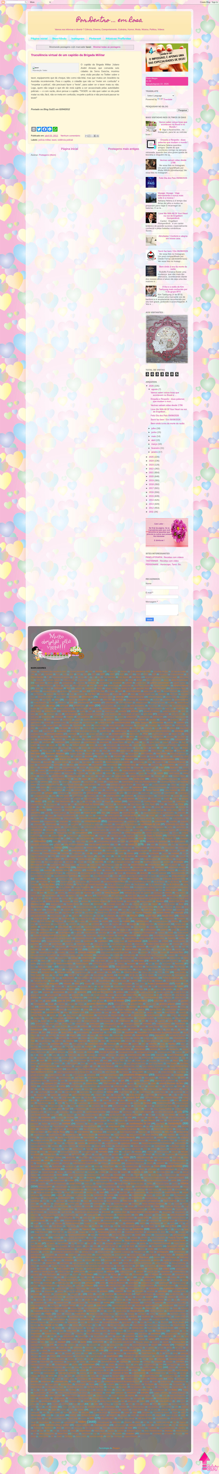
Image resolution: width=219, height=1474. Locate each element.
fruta (92, 986)
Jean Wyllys (95, 1061)
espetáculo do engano (71, 941)
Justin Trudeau (132, 1086)
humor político (122, 1030)
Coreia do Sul (170, 838)
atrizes (132, 737)
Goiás (40, 1001)
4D (74, 677)
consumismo (81, 833)
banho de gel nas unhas (49, 748)
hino (80, 1018)
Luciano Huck (78, 1112)
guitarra (66, 1012)
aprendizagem (74, 722)
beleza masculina (141, 751)
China (181, 804)
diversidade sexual (114, 904)
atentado (105, 734)
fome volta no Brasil (66, 981)
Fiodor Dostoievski (164, 975)
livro (106, 1106)
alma (57, 700)
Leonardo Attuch (116, 1098)
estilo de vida (47, 947)
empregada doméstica (160, 921)
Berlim (106, 753)
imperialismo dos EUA (177, 1035)
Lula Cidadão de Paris (39, 1115)
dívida (127, 904)
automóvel (46, 742)
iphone (41, 1055)
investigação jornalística (145, 1052)
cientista (157, 807)
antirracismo (158, 717)
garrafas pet (158, 989)
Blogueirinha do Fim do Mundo (107, 759)
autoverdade (104, 742)
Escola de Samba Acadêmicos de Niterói (50, 935)
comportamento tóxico (116, 821)
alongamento (130, 700)
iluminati (42, 1035)
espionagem (89, 941)
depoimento (159, 867)
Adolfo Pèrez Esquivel (142, 685)
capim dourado (115, 787)
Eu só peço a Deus (67, 949)
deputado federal (62, 870)
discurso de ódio (52, 901)
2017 (151, 488)
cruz (184, 853)
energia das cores (146, 924)
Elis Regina (66, 919)
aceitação (92, 683)
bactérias (175, 742)
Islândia (121, 1055)
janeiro (154, 452)
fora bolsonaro (105, 981)
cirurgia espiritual (157, 810)
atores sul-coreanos (98, 737)
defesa (125, 865)
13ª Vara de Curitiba (178, 671)
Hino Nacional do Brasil (145, 1018)
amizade (64, 705)
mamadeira (80, 1123)
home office (173, 1021)
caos (90, 787)
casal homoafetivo (113, 796)
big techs (101, 756)
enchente (95, 924)
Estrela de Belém (102, 947)
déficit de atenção (170, 865)
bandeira (135, 745)
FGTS (160, 972)
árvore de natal (48, 731)
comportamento (92, 821)
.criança (34, 671)
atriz (124, 737)
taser (54, 140)
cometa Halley (39, 818)
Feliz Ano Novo (152, 967)
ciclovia (130, 807)
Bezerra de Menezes (178, 753)
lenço (49, 1097)
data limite (99, 862)
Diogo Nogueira (36, 895)
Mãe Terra (162, 1117)
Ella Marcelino (113, 918)
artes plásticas (124, 728)
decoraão (166, 862)
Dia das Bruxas (173, 881)
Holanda (151, 1021)
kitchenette (77, 1089)
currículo (182, 856)
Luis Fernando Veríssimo (96, 1112)
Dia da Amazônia (66, 881)
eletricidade (54, 918)
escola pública (91, 935)
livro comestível (118, 1106)
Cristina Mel (64, 853)
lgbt (98, 1100)
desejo (120, 873)
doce (181, 904)
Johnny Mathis (138, 1072)
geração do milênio (37, 995)
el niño (98, 916)
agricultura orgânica (50, 691)
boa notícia (75, 762)
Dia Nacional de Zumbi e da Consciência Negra (138, 890)
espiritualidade (135, 941)
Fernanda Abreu (78, 969)
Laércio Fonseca (153, 1089)
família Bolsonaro (47, 964)
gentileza (120, 992)
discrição (65, 898)
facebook (86, 961)
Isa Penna (101, 1055)
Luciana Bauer (64, 1112)
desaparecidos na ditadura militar (130, 870)
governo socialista (81, 1007)
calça (76, 779)
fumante (107, 986)
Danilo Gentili (180, 859)
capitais (126, 787)
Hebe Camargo (102, 1015)
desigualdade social (180, 876)
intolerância (139, 1049)
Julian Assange (77, 1083)
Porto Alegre (151, 78)
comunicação (50, 824)
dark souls (69, 862)
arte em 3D (75, 728)
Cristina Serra (77, 853)
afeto (68, 688)
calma (103, 779)
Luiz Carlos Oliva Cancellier (164, 1112)
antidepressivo (109, 717)
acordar (33, 685)
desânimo (108, 870)
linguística (136, 1103)
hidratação (37, 1018)
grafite (110, 1007)
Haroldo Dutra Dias (39, 1015)
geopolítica (132, 992)
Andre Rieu (180, 708)
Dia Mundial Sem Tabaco (109, 890)
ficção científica (180, 972)
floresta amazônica (150, 978)
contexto (175, 833)
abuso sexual (53, 683)
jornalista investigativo (163, 1075)
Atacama (83, 734)
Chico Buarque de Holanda (88, 804)
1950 (32, 674)
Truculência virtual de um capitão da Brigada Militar (68, 55)
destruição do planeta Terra (174, 879)
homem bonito (40, 1023)
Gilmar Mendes (180, 995)
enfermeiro (76, 927)
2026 (151, 386)
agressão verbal (159, 688)
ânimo (33, 714)
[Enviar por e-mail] (86, 135)
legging (108, 1095)
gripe (95, 1009)
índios (103, 1041)
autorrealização (75, 742)
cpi (145, 845)
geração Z (87, 995)
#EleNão (99, 671)
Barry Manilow (112, 748)
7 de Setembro (109, 677)
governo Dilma (137, 1004)
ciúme (183, 810)
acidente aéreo (141, 683)
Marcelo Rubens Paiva (91, 1129)
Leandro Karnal (159, 1092)
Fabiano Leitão (175, 958)
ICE (161, 1029)
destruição (134, 879)
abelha (102, 680)
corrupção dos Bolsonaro (156, 841)
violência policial (65, 140)
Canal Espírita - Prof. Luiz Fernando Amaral (139, 782)
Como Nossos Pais (162, 818)
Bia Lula (33, 756)
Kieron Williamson (51, 1089)
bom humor (143, 765)
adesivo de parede (79, 685)
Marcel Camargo (170, 1126)
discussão (66, 901)
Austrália (68, 739)
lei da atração (135, 1095)
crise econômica (158, 850)
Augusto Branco (143, 737)
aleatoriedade (105, 694)
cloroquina (114, 813)
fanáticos (121, 964)
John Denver (97, 1072)
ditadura (160, 901)
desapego (151, 870)
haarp (106, 1012)
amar (71, 702)
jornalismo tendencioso (135, 1074)
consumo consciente (100, 833)
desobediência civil (90, 879)
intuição (163, 1049)
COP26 (140, 836)
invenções (80, 1052)
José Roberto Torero (95, 1078)
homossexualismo (163, 1024)
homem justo (54, 1023)
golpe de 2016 (82, 1001)
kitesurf (87, 1089)
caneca (138, 784)
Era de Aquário (65, 933)
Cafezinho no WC (43, 779)
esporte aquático (179, 941)
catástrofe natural (90, 799)
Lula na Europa (68, 1115)
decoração (179, 862)
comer (160, 815)
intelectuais (127, 1046)
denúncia (126, 867)
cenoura (176, 799)
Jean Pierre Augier (80, 1060)
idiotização (34, 1032)
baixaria (52, 745)
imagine (84, 1035)
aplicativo (153, 720)
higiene (46, 1018)
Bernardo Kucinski (118, 753)
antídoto (120, 717)
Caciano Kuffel (120, 776)
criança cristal (92, 848)
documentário (37, 907)
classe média (74, 813)
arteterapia (148, 728)
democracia (64, 867)
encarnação (84, 924)
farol (150, 964)
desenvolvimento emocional (41, 876)
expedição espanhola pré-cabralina (43, 955)
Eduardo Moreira (164, 913)
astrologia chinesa (37, 734)
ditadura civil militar (177, 901)
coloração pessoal (129, 815)
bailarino (43, 745)
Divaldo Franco (73, 904)
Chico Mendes (122, 804)
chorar (78, 807)
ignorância (54, 1032)
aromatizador (129, 725)
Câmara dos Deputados (119, 779)
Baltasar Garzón (79, 745)
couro (123, 844)
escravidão (131, 935)
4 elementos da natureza (61, 677)
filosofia (110, 975)
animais (134, 711)
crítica (95, 853)
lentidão (78, 1097)
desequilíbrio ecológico (101, 876)
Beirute (104, 751)
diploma (63, 895)
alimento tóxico (171, 697)
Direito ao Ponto (102, 895)
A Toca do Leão (68, 680)
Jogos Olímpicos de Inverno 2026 (154, 1066)
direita (81, 896)
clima (103, 813)
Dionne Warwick (51, 895)
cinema (42, 810)
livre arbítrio (96, 1106)
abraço (139, 680)
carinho (68, 790)
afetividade (58, 688)
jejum (130, 1060)
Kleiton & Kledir (98, 1089)
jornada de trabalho (38, 1075)
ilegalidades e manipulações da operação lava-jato (159, 1032)
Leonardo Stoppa (171, 1098)
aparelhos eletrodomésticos (93, 720)
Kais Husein (169, 1086)
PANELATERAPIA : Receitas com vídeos (165, 557)
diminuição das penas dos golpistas (137, 893)
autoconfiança (106, 739)
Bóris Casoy (94, 768)
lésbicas (81, 1100)
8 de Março (136, 677)
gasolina (169, 989)
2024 (151, 461)
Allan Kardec (46, 700)
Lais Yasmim (174, 1089)
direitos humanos (155, 896)
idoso (44, 1032)
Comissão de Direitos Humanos (113, 818)
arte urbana (98, 728)
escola (170, 933)
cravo (173, 844)
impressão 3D (36, 1038)
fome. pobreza (82, 981)
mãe (130, 1117)
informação (111, 1044)
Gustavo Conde (78, 1012)
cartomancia (91, 796)
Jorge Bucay (180, 1072)
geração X (65, 995)
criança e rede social (124, 848)
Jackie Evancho (67, 1058)
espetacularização (53, 941)
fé (53, 967)
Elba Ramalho (109, 916)
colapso (51, 815)
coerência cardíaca (38, 815)
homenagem (94, 1024)
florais (128, 978)
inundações (174, 1049)
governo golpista (167, 1004)
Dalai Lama (100, 859)
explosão (116, 955)
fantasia (142, 964)
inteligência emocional (41, 1049)
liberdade (142, 1100)
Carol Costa (145, 793)
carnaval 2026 (92, 793)
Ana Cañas (165, 706)
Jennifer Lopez (140, 1060)
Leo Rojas (88, 1098)
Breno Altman (105, 770)
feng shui (58, 970)
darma (89, 862)
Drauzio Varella (103, 910)
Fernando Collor (171, 969)
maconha (70, 1118)
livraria (72, 1106)
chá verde (89, 801)
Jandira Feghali (160, 1058)
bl (159, 756)
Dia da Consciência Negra (114, 882)
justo (143, 1086)
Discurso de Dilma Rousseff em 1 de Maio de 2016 (101, 898)
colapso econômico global (66, 815)
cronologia (142, 853)
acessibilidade (104, 683)
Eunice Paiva (146, 949)
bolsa (72, 765)
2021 (151, 472)
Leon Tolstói (101, 1098)
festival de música (131, 972)
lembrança (39, 1098)
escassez (161, 932)
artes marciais (110, 728)
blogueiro (129, 759)
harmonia (182, 1012)
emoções (116, 921)
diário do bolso (172, 890)
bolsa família (83, 765)
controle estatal (72, 836)
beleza (113, 751)
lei (125, 1095)
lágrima (164, 1089)
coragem (107, 838)
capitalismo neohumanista (157, 787)
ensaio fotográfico (178, 927)
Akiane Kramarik (170, 691)
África (99, 688)
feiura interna (90, 967)
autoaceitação (91, 739)
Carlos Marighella (170, 790)
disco (47, 898)
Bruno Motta (80, 773)
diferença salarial (74, 893)
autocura (152, 739)
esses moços (56, 944)
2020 (151, 476)
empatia (126, 921)
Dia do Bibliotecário (156, 884)
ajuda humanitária (133, 691)
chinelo (33, 807)
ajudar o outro (149, 691)
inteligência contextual (177, 1046)
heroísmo (184, 1015)
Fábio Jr (44, 961)
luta (103, 1115)
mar (147, 1126)
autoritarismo (59, 742)
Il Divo (109, 1032)
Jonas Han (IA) (152, 1072)
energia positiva (163, 924)
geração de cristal (163, 992)
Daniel (137, 859)
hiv (114, 1021)
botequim (137, 767)
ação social (80, 683)
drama (93, 910)
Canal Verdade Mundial (71, 784)
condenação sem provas (175, 824)
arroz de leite (43, 728)
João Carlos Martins (156, 1063)
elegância (123, 916)
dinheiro (168, 893)
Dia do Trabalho (49, 887)
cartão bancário (78, 796)
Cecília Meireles (128, 799)
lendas (56, 1097)
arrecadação (152, 725)
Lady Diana (128, 1089)
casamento (128, 796)
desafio (99, 870)
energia (133, 924)
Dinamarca (158, 893)
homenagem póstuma (132, 1023)
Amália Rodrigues (40, 702)
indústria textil (168, 1041)
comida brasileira (54, 818)
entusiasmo (124, 930)
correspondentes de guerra (107, 841)
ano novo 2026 (176, 714)
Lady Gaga (140, 1089)
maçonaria (59, 1117)
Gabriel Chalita (102, 989)
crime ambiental (78, 850)
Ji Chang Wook (45, 1063)
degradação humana (38, 867)
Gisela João (91, 998)
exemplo (163, 952)
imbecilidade (104, 1035)
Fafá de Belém (100, 961)
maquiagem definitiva (134, 1126)
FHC (167, 972)
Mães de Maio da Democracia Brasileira (46, 1120)
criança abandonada (76, 848)
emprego (174, 921)
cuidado (63, 856)
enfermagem (63, 927)
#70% (90, 671)
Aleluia (133, 694)
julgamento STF (50, 1083)
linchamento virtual (97, 1103)
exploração (88, 955)
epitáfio (173, 930)
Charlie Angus (181, 801)
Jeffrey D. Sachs (118, 1060)
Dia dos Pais (99, 887)
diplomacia (72, 895)
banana (92, 745)
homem (184, 1021)
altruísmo (156, 700)
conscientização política (97, 830)
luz (150, 1115)
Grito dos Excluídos (107, 1009)
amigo (52, 705)
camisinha (65, 782)
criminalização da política (139, 850)
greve (86, 1010)
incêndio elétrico (114, 1038)
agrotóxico (75, 691)
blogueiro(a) (143, 759)
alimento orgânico (155, 697)
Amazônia (97, 702)
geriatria (111, 995)
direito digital (132, 895)
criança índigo (155, 848)
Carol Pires (157, 793)
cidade (139, 807)
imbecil (92, 1035)
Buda (90, 773)
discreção (55, 898)
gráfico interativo (98, 1007)
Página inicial (39, 38)
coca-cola (181, 813)
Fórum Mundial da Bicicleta (176, 981)
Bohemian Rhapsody (176, 762)
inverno (90, 1052)
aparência (110, 720)
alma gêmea (82, 700)
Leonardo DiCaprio (153, 1098)
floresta (136, 978)
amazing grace (84, 702)
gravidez (173, 1007)
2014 (151, 500)
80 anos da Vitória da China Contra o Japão (161, 677)
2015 (151, 496)
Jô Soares (73, 1063)
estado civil (69, 944)
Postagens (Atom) (47, 155)
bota (115, 768)
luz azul (158, 1115)
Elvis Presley (154, 919)
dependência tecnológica (142, 867)
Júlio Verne (123, 1083)
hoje (143, 1021)
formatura (159, 981)
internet (94, 1049)
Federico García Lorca (67, 967)
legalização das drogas (81, 1095)
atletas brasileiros (61, 737)
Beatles (176, 748)
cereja (49, 801)
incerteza (126, 1038)
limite (60, 1103)
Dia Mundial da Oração (41, 890)
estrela (88, 947)
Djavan (145, 904)
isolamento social (135, 1055)
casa (101, 796)
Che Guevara (52, 804)
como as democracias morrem (139, 818)
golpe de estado (115, 1000)
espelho (182, 938)
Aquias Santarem (142, 722)
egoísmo (75, 916)
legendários (98, 1095)
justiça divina (75, 1086)
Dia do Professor (173, 884)
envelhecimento (149, 930)
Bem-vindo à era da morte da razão (167, 423)
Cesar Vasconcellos (63, 801)
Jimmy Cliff (58, 1063)
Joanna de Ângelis (104, 1063)
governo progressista (47, 1007)
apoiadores (175, 720)
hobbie (136, 1021)
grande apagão (120, 1007)
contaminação (116, 833)
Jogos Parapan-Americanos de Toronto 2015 (73, 1072)
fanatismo (131, 964)
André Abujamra (156, 708)
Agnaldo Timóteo (111, 688)
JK (66, 1063)
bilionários (118, 756)
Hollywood (161, 1021)
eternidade (34, 949)
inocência (34, 1046)
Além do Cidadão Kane (146, 694)
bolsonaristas (112, 765)
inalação (84, 1038)
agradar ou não (127, 688)
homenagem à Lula (112, 1024)
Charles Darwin (167, 801)
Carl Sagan (98, 790)
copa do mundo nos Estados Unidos (45, 838)
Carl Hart (87, 790)
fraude (177, 984)
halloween (150, 1012)
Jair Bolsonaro (95, 1058)
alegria (124, 694)
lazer (134, 1092)
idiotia (183, 1030)
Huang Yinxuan (154, 1026)
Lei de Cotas (149, 1095)
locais (149, 1106)
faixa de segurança (124, 961)
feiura (81, 967)
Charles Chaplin (150, 801)
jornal (67, 1075)
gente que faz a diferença (102, 992)
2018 (151, 484)
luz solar (181, 1115)
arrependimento (166, 725)
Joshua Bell (124, 1078)
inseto (68, 1046)
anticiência (97, 717)
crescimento (183, 845)
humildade (75, 1030)
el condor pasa (87, 916)
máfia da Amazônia (81, 1120)
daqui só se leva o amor (53, 862)
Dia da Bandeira (95, 881)
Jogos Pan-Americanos (86, 1069)
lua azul (147, 1109)
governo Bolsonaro (97, 1003)
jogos (95, 1066)
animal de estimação (170, 711)
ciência (148, 807)
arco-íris (170, 722)
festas (118, 972)
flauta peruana (68, 978)
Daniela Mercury (167, 859)
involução (178, 1052)
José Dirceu (51, 1078)
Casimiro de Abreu (164, 796)
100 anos (123, 671)
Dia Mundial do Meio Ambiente (84, 890)
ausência (58, 739)
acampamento (67, 683)
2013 (151, 504)
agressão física (142, 688)
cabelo (160, 773)
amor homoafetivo (137, 706)
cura (116, 856)
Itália (32, 1058)
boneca (56, 767)
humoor (97, 1029)
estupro (163, 947)
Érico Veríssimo (89, 932)
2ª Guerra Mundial (177, 674)
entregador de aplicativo (61, 930)
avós (144, 742)
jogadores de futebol (82, 1066)
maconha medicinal (86, 1118)
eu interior (52, 949)
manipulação (175, 1123)
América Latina (40, 706)
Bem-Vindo (59, 38)
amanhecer (62, 702)
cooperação (130, 836)
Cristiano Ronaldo (49, 853)
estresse (128, 947)
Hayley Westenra (72, 1015)
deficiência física (138, 865)
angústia (98, 711)
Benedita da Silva (75, 753)
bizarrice (153, 756)
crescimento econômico (42, 848)
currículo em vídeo (38, 859)
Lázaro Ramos (124, 1092)
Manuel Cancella (74, 1126)
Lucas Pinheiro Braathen (162, 1109)
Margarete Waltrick (38, 1132)
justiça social (119, 1086)
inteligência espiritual (64, 1049)
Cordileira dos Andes (153, 838)
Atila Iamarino (134, 734)
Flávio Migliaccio (110, 978)
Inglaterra (135, 1044)
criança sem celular (41, 850)
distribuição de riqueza (99, 901)
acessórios (117, 683)
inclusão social (163, 1038)
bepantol (98, 753)
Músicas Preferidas (118, 38)
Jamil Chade (146, 1058)
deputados (77, 870)
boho (32, 765)
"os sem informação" (77, 671)
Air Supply (111, 691)
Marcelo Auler (44, 1129)
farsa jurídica (167, 964)
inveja (70, 1052)
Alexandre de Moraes (45, 697)
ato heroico (75, 737)
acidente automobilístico (160, 683)
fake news (139, 961)
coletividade (100, 815)
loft (47, 1109)
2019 (151, 480)
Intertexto (108, 1049)
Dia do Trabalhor (65, 887)
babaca (165, 742)
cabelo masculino (74, 776)
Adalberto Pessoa (46, 685)
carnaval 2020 (77, 793)
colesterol (82, 815)
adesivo (67, 685)
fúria (152, 986)
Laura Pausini (70, 1092)
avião (137, 742)
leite (178, 1095)
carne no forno (132, 793)
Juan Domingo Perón (38, 1080)
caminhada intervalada (169, 779)
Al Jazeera (184, 691)
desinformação (41, 879)
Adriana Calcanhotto (161, 685)
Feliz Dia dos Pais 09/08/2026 (165, 415)
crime (66, 850)
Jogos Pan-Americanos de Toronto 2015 (145, 1069)
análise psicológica (127, 708)
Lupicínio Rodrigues (91, 1115)
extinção (74, 958)
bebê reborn (67, 751)
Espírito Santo (119, 941)
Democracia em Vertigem (87, 867)
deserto (115, 876)
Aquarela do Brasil (104, 722)
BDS (169, 748)
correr (91, 841)
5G (88, 677)
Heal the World (88, 1015)
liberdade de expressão (160, 1100)
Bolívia (57, 765)
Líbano (114, 1100)
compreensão (160, 821)
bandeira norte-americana (167, 745)
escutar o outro (36, 938)
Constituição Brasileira (167, 830)
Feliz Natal (165, 967)
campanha (76, 782)
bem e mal (181, 751)
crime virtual (110, 850)
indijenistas (94, 1041)
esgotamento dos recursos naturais (59, 938)
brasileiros (42, 770)
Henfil (126, 1015)
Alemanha (162, 694)
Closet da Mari (129, 813)
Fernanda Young (142, 969)
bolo (64, 765)
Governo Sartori (65, 1007)
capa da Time (102, 787)
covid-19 (132, 844)
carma (182, 790)
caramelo (34, 790)
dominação (135, 907)
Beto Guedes (161, 754)
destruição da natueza (151, 879)
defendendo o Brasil (112, 865)
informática (123, 1044)
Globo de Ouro (180, 998)
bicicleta (89, 756)
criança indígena (140, 848)
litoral (65, 1106)
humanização (52, 1029)
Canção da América (90, 784)
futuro (72, 989)
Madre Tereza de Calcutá (115, 1117)
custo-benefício (69, 859)
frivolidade (73, 986)
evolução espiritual (87, 952)
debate (137, 862)
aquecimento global (122, 722)
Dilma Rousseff (112, 893)
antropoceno (67, 720)
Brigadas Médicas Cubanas (132, 770)
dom (98, 907)
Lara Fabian (42, 1092)
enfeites (34, 927)
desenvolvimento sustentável (66, 876)
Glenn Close (136, 998)
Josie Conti (136, 1078)
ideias (168, 1030)
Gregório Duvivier (38, 1010)
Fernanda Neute (94, 969)
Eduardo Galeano (125, 912)
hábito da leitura (125, 1012)
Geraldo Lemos (99, 995)
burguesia (132, 773)
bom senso (155, 765)
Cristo (87, 853)
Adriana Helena (180, 685)
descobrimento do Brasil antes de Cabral (46, 873)
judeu (63, 1080)
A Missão (39, 680)
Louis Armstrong (80, 1109)
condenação (107, 824)
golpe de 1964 (64, 1001)
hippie (52, 1021)
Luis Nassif (114, 1112)
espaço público (130, 938)
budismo (98, 773)
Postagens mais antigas (123, 148)
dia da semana (159, 881)
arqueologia (141, 725)
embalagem (181, 918)
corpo (55, 841)
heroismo (174, 1015)
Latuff (60, 1092)
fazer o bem (43, 967)
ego (67, 916)
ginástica (34, 998)
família (33, 964)
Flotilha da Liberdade (171, 978)
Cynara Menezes (86, 859)
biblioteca (51, 756)
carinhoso (77, 790)
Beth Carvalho (147, 754)
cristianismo (35, 853)
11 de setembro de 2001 (140, 671)
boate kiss (98, 762)
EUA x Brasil (92, 949)
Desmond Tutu (64, 879)
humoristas (135, 1030)
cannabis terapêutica (159, 784)
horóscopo (95, 1026)
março (154, 444)
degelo (183, 865)
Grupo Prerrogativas (126, 1010)
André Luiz (169, 708)
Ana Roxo (95, 708)
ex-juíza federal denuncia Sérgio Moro (114, 952)
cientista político (169, 807)
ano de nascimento (111, 714)
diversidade (98, 904)
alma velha (95, 700)
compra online (145, 821)
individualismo (115, 1041)
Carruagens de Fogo (41, 796)
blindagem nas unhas (180, 756)
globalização (167, 998)
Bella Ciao (169, 751)
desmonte (76, 879)
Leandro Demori (145, 1092)
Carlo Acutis (109, 790)
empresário (73, 924)
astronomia (71, 734)
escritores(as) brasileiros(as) (164, 935)
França (115, 984)
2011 (151, 512)
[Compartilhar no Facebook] (94, 135)
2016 (151, 492)
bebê (58, 751)
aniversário (51, 714)
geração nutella (52, 995)
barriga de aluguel (97, 748)
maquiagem (114, 1126)
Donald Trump (147, 907)
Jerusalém (153, 1060)
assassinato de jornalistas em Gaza (84, 731)
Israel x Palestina (175, 1055)
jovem (183, 1078)
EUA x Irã (118, 949)
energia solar (180, 924)
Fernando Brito (156, 969)
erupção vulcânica (122, 932)
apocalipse (164, 720)
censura (185, 799)
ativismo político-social (160, 734)
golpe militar (159, 1001)
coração (97, 838)
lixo (129, 1106)
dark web (80, 862)
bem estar (36, 753)
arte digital (63, 728)
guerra (141, 1009)
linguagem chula (124, 1103)
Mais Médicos (149, 1120)
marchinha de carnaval (127, 1129)
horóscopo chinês (110, 1026)
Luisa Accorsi (127, 1112)
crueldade (175, 853)
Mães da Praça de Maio (177, 1117)
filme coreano (99, 975)
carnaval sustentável (108, 793)
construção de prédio (64, 833)
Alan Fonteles (39, 694)
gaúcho (185, 989)
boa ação (47, 762)
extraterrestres (87, 958)
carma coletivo (36, 793)
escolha (121, 935)
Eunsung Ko (158, 949)
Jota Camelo (150, 1078)
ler (74, 1100)
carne (121, 793)
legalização (65, 1095)
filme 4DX (72, 975)
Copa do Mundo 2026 (176, 836)
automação (35, 742)
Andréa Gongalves (68, 711)
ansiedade (59, 717)
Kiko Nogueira (65, 1089)
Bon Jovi (34, 767)
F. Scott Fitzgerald (143, 958)
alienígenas (74, 697)
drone (124, 910)
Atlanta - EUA (176, 734)
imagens (73, 1035)
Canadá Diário (113, 782)
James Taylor (133, 1058)
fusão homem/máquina (166, 986)
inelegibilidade (181, 1041)
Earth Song (148, 910)
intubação (153, 1049)
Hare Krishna (170, 1012)
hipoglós (44, 1021)
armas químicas (100, 725)
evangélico (61, 952)
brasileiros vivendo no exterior (61, 770)
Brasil (161, 767)
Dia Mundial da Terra (60, 890)
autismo (78, 739)
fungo (137, 986)
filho (54, 975)
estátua (185, 944)
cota (116, 845)
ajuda (120, 691)
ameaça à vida (141, 702)
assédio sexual (120, 731)
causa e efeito (104, 799)
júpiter (153, 1083)
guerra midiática (171, 1009)
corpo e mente (66, 841)
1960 (39, 674)
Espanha (171, 938)
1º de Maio (48, 674)
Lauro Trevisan (97, 1092)
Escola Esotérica (77, 935)
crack (153, 845)
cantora (43, 787)
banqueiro (64, 748)
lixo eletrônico (139, 1106)
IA (156, 1030)
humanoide (64, 1029)
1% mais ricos (112, 671)
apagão (77, 720)
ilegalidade (129, 1032)
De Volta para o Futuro (122, 862)
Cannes (173, 784)
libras (176, 1100)
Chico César (108, 804)
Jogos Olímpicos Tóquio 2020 (50, 1069)
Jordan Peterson (167, 1072)
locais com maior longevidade (166, 1106)
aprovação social (88, 722)
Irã (48, 1055)
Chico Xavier (150, 804)
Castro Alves (42, 799)
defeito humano (95, 865)
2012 (151, 508)
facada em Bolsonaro (72, 961)
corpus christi (80, 841)
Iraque (54, 1055)
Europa (169, 949)
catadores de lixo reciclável (60, 799)
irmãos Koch (72, 1055)
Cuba (53, 856)
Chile (162, 804)
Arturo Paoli (184, 728)
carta (54, 796)
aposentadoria (36, 722)
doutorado (67, 910)
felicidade (103, 966)
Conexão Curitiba (37, 827)
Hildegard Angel (58, 1018)
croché (121, 853)
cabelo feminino (57, 776)
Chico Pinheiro (136, 804)
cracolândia (163, 845)
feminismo (46, 970)
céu (75, 801)
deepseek (83, 865)
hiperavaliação (180, 1018)
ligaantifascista (42, 1103)
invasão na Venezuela (57, 1052)
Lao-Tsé (185, 1089)
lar (34, 1092)
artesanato (136, 728)
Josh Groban (112, 1078)
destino (124, 879)
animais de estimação (152, 711)
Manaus (91, 1123)
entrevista (90, 930)
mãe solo (151, 1118)
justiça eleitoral (105, 1086)
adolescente (126, 685)
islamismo (112, 1055)
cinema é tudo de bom (90, 810)
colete (90, 815)
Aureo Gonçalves (45, 739)
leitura (185, 1095)
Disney (75, 901)
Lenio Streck (67, 1098)
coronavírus (40, 841)
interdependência (82, 1049)
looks (67, 1109)
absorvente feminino (153, 680)
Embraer (34, 921)
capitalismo (137, 787)
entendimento (44, 930)
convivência (102, 836)
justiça (62, 1086)
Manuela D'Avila (90, 1126)
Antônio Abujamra (37, 720)
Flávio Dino (97, 978)
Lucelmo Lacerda (37, 1112)
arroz (33, 728)
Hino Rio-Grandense (164, 1018)
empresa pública (59, 924)
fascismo (179, 963)
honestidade (180, 1024)
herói (165, 1015)
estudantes (140, 947)
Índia (33, 1041)
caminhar (44, 782)
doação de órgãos (168, 904)
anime (183, 711)
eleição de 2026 (40, 919)
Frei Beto (58, 986)
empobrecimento (142, 921)
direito (90, 896)
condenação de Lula (150, 824)
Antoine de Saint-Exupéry (176, 717)
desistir (52, 879)
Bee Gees (79, 751)
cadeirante (157, 776)
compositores (132, 821)
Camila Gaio (139, 779)
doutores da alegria (81, 910)
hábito (114, 1012)
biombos (143, 756)
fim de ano (134, 975)
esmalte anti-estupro (113, 938)
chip (40, 807)
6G (93, 677)
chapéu (108, 801)
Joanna (90, 1063)
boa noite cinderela (61, 762)
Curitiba (172, 856)
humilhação (87, 1029)
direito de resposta (118, 895)
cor (65, 838)
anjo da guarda (71, 714)
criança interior (169, 848)
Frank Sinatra (140, 984)
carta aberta (64, 796)
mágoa (112, 1120)
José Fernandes (65, 1078)
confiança (140, 827)
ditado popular (131, 901)
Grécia (183, 1007)
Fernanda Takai (109, 970)
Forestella (133, 981)
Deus (53, 881)
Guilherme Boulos (53, 1012)
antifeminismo (145, 717)
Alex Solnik (174, 694)
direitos (142, 895)
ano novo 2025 (163, 714)
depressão (35, 870)
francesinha (127, 984)
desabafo (89, 870)
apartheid (142, 720)
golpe (48, 1001)
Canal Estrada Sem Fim (49, 785)
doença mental (67, 907)
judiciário (92, 1081)
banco (100, 745)
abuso (166, 680)
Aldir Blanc (92, 694)
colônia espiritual (113, 815)
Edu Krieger (89, 912)
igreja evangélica (83, 1032)
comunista (74, 824)
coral (116, 838)
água (84, 691)
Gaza (36, 992)
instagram (89, 1047)
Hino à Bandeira (91, 1018)
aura (32, 739)
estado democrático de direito (121, 944)
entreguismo (78, 930)
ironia (82, 1055)
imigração (116, 1035)
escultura (181, 935)
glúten (33, 1001)
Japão (33, 1061)
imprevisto (62, 1038)
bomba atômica (168, 765)
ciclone (120, 807)
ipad (186, 1052)
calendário (94, 779)
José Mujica (79, 1078)
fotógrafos (67, 984)
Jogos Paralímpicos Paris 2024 (174, 1069)
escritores (145, 935)
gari (149, 989)
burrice (141, 773)
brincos (156, 770)
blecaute (167, 756)
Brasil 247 (174, 768)
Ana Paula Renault (82, 708)
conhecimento (36, 830)
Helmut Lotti (116, 1015)
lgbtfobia (106, 1100)
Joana (83, 1063)
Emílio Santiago (45, 921)
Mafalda (67, 1120)
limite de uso (69, 1103)
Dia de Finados (66, 884)
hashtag (53, 1015)
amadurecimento (181, 700)
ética (43, 949)
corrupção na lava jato (40, 845)
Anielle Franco (110, 711)
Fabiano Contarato (160, 958)
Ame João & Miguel (125, 702)
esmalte (99, 938)
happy (159, 1012)
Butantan (150, 773)
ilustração (52, 1035)
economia (180, 910)
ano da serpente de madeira (91, 714)
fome (53, 981)
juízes (147, 1080)
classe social (90, 813)
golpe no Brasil (172, 1001)
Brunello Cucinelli (40, 773)
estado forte (139, 944)
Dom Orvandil (108, 907)
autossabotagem (90, 742)
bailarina (34, 745)
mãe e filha (141, 1117)
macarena (34, 1117)
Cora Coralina (85, 838)
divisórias (135, 904)
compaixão (35, 821)
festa (110, 972)
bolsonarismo (97, 765)
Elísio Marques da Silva (83, 918)
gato (178, 989)
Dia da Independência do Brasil (139, 881)
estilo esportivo (60, 947)
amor (91, 705)
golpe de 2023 (98, 1001)
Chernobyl (63, 804)
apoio (184, 720)
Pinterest (95, 38)
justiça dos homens (90, 1086)
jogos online (70, 1069)
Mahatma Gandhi (134, 1120)
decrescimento (55, 865)
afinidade (78, 688)
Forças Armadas (120, 981)
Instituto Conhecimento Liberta (108, 1046)
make (162, 1120)
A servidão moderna (53, 680)
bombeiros (182, 765)
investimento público (164, 1052)
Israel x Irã (160, 1055)
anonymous (46, 717)
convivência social (116, 836)
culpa (99, 856)
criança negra (183, 848)
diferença (61, 893)
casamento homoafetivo (145, 796)
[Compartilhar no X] (92, 135)
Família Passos (82, 964)
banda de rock (111, 745)
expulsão (51, 958)
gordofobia (61, 1004)
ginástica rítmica (63, 998)
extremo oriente (128, 958)
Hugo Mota (182, 1026)
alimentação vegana (105, 697)
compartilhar (63, 821)
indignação (82, 1041)
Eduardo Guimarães (143, 913)
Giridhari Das (77, 998)
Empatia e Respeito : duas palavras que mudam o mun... (167, 400)
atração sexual (114, 737)
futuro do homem (87, 989)
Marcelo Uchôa (108, 1129)
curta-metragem (54, 859)
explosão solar (129, 955)
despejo (103, 879)
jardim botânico (53, 1060)
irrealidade (91, 1055)
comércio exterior (173, 815)
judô (116, 1080)
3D (48, 677)
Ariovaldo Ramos (52, 725)
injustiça (172, 1044)
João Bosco (119, 1063)
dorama (178, 907)
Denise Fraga (106, 867)
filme (61, 975)
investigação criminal (126, 1052)
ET (170, 947)
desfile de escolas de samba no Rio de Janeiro (139, 876)
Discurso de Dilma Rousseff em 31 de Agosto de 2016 (144, 898)
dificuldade (87, 893)
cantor (33, 787)
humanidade (37, 1029)
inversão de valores (107, 1052)
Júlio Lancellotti (109, 1083)
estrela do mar (117, 947)
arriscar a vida (180, 725)
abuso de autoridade (179, 680)
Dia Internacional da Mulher (118, 887)
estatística (176, 944)
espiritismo (103, 941)
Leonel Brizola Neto (47, 1100)
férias (67, 969)
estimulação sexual (76, 947)
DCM (109, 862)
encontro (105, 924)
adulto (38, 688)
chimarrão (171, 804)
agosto (154, 389)
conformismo (180, 827)
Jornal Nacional (78, 1075)
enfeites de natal (48, 927)
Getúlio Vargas (132, 995)
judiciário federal (106, 1080)
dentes (116, 867)
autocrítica (142, 739)
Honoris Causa (36, 1026)
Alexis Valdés (61, 697)
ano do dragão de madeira (130, 714)
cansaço (182, 784)
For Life (93, 981)
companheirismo (50, 821)
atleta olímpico (45, 737)
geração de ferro (179, 992)
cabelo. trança (90, 776)
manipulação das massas (40, 1126)
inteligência (140, 1047)
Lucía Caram (51, 1112)
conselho (112, 830)
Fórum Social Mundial (38, 984)
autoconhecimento (124, 739)
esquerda (35, 944)
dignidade (97, 893)
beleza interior (125, 751)
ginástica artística (47, 998)
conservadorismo (149, 830)
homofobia (147, 1024)
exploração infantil (103, 955)
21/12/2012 (163, 674)
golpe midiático (139, 1000)
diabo (160, 890)
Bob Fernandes (138, 762)
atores (84, 737)
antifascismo (131, 717)
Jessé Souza (165, 1060)
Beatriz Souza (47, 751)
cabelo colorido (174, 773)
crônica (130, 853)
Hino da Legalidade (127, 1018)
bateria (145, 748)
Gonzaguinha (39, 1004)
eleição (134, 915)
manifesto (160, 1124)
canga (146, 784)
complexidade (76, 821)
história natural (105, 1021)
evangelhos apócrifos (47, 952)
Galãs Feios (138, 989)
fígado (47, 975)
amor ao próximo (107, 706)
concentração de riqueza (91, 824)
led (169, 1092)
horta (122, 1026)
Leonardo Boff (132, 1097)
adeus (92, 685)
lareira (52, 1092)
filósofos (121, 975)
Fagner (111, 961)
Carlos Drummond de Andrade (129, 790)
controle (45, 836)
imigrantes (127, 1035)
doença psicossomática (84, 907)
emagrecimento (168, 918)
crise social (172, 850)
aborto (130, 680)
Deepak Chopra (70, 865)
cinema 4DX (57, 810)
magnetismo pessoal (98, 1120)
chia (72, 804)
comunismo (63, 824)
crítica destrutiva (108, 853)
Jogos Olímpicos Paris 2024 (128, 1066)
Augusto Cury (157, 737)
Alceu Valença (61, 694)
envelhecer (135, 930)
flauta (57, 978)
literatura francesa (181, 1103)
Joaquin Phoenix (66, 1066)
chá (81, 801)
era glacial (77, 932)
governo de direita (120, 1004)
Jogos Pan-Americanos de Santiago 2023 (113, 1069)
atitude (145, 734)
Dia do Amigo (139, 884)
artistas (173, 728)
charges (118, 801)
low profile (118, 1109)
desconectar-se (71, 873)
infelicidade (55, 1044)
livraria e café (83, 1106)
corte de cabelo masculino (99, 845)
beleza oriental (156, 751)
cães (166, 776)
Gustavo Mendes (95, 1012)
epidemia (164, 930)
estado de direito (83, 944)
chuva (102, 807)
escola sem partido (107, 935)
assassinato (61, 731)
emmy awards (93, 921)
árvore (36, 731)
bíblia (42, 756)
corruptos (57, 845)
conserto (136, 830)
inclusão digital (148, 1038)
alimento (120, 697)
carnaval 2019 (63, 793)
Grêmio (53, 1010)
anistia (41, 714)
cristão (182, 850)
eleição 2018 (151, 916)
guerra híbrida (155, 1010)
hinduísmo (71, 1018)
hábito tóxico (138, 1012)
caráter (43, 790)
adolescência (113, 685)
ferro (92, 972)
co (139, 813)
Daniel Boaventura (150, 859)
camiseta (55, 782)
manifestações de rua (139, 1123)
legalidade (54, 1095)
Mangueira (122, 1123)
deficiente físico (154, 865)
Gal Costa (127, 989)
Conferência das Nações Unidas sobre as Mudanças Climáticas (108, 827)
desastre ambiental (167, 870)
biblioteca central (64, 756)
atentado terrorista (119, 734)
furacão (145, 986)
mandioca (110, 1123)
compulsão (184, 821)
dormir (39, 910)
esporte (165, 941)
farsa (157, 964)
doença (52, 907)
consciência (62, 830)
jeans (105, 1061)
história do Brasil (90, 1021)
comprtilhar (173, 821)
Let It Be (90, 1100)
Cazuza (115, 799)
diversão (86, 904)
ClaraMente (35, 813)
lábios (119, 1089)
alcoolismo (81, 694)
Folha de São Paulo (41, 981)
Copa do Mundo (154, 835)
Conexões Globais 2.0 (72, 827)
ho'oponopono (124, 1021)
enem (124, 924)
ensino (33, 930)
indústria (138, 1041)
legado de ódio (42, 1095)
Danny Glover (36, 862)
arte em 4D (87, 728)
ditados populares (146, 901)
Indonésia (128, 1041)
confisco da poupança (155, 827)
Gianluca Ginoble (147, 995)
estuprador (153, 947)
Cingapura (122, 810)
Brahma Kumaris (149, 767)
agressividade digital (178, 688)
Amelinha (171, 702)
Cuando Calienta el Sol (39, 856)
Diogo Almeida (180, 893)
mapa (103, 1126)
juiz (122, 1080)
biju (108, 756)
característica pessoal (178, 787)
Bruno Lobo (69, 773)
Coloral (143, 815)
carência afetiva (55, 790)
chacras (99, 801)
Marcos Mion (180, 1129)
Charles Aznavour (134, 801)
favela (33, 967)
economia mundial (37, 912)
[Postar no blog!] (89, 135)
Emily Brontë (58, 921)
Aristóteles (66, 725)
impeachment (141, 1035)
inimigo (162, 1044)
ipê (35, 1055)
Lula (179, 1111)
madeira (100, 1117)
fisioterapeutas (36, 978)
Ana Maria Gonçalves (64, 708)
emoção (105, 921)
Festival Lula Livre (147, 972)
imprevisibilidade (50, 1038)
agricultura (35, 691)
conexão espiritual (53, 827)
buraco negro (120, 773)
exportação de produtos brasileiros (151, 955)
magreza (121, 1120)
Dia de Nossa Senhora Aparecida (90, 884)
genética (71, 992)
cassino (176, 796)
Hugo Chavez (168, 1026)
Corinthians (184, 838)
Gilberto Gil (166, 995)
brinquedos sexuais (169, 770)
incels (92, 1038)
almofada (119, 700)
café (32, 779)
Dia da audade (81, 881)
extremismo (115, 958)
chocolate (68, 807)
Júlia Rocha (64, 1083)
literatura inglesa (54, 1106)
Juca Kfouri (53, 1080)
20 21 (58, 674)
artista (164, 728)
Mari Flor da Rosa (56, 1132)
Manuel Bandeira (59, 1126)
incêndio (100, 1038)
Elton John (125, 918)
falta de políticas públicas (169, 961)
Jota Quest (162, 1078)
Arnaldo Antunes (115, 725)
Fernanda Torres (126, 970)
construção (49, 833)
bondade (44, 767)
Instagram (78, 38)
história (60, 1021)
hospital (142, 1026)
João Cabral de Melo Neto (136, 1063)
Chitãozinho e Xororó (53, 807)
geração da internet (146, 992)
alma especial (69, 700)
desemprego (131, 873)
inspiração (77, 1046)
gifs (157, 995)
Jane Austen (174, 1058)
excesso (135, 952)
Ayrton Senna (154, 742)
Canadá (100, 782)
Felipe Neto (137, 967)
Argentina (180, 722)
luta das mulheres (116, 1115)
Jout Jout (173, 1078)
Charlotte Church (37, 804)
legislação (117, 1095)
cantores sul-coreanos (75, 787)
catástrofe (77, 799)
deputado (48, 870)
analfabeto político (109, 708)
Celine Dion (142, 799)
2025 (151, 457)
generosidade (59, 992)
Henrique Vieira (137, 1015)
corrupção (134, 841)
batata (138, 748)
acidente (128, 683)
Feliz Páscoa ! (179, 967)
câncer (103, 785)
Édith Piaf (78, 912)
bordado (83, 767)
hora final (48, 1026)
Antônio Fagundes (53, 720)
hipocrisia (34, 1021)
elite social (99, 919)
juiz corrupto (135, 1081)
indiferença (59, 1041)
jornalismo (91, 1075)
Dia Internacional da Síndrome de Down (148, 887)
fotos (77, 983)
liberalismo (132, 1100)
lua (139, 1109)
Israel (147, 1055)
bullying (109, 773)
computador (38, 824)
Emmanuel (81, 921)
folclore (185, 978)
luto (143, 1115)
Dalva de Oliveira (115, 859)
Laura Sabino (84, 1092)
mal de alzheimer (173, 1120)
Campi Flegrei (89, 782)
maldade (66, 1123)
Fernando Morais (64, 972)
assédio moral (105, 731)
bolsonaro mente (129, 765)
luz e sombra (169, 1115)
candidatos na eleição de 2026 (121, 784)
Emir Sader (71, 921)
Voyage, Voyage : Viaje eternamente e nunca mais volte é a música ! (170, 195)
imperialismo (160, 1035)
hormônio (84, 1026)
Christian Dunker (90, 807)
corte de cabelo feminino (74, 845)
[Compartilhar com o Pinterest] (97, 135)
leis (173, 1095)
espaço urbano (144, 938)
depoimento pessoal (177, 867)
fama (183, 961)
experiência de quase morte (70, 955)
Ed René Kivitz (53, 912)
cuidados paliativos (77, 856)
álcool (72, 694)
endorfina (115, 924)
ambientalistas (110, 702)
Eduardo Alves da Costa (106, 912)
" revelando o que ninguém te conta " (53, 671)
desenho (143, 873)
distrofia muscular (116, 901)
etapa (184, 947)
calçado (84, 779)
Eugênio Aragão (131, 949)
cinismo (131, 810)
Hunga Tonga (147, 1029)
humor (106, 1029)
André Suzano (36, 711)
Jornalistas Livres (37, 1078)
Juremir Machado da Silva (171, 1083)
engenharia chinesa (123, 927)
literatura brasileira (164, 1103)
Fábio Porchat (56, 961)
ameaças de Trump (157, 702)
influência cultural (78, 1044)
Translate (167, 99)
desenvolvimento (178, 873)
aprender (47, 722)
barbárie (84, 748)
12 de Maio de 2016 (161, 671)
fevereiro (155, 448)
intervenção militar (122, 1049)
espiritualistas (153, 941)
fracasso (87, 984)
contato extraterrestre (133, 833)
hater (61, 1015)
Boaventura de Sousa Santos (118, 762)
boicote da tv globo (44, 765)
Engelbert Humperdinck (92, 927)
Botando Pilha (126, 767)
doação (155, 904)
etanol (176, 947)
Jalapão (108, 1058)
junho (154, 432)
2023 (151, 465)
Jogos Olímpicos (107, 1066)
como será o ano (179, 818)
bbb (161, 748)
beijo (97, 751)
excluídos (144, 952)
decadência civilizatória (151, 862)
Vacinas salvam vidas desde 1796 (167, 405)
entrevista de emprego (108, 930)
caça (100, 776)
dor (158, 907)
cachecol (108, 776)
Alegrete (116, 694)
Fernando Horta (48, 972)
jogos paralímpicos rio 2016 (42, 1072)
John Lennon (110, 1072)
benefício (88, 753)
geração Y (76, 995)
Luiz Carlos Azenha (143, 1112)
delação (52, 867)
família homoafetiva (64, 964)
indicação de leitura (45, 1041)
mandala (100, 1123)
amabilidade (167, 700)
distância (84, 901)
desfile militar (164, 876)
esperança (36, 941)
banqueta (75, 748)
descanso (181, 870)
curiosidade (143, 856)
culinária (90, 856)
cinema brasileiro (72, 810)
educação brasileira (39, 916)
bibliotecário (77, 756)
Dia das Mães (48, 884)
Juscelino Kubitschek (48, 1086)
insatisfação (57, 1046)
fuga (99, 986)
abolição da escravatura (116, 680)
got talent (71, 1004)
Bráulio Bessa (91, 770)
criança (58, 847)
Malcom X (54, 1123)
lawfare (110, 1092)
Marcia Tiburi (145, 1129)
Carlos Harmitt (152, 790)
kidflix (40, 1089)
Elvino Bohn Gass (139, 918)
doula (58, 910)
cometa (185, 815)
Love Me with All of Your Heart (100, 1109)
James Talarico (119, 1058)
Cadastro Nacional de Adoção (140, 776)
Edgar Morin (66, 912)
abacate (94, 680)
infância (45, 1044)
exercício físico (177, 952)
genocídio (82, 992)
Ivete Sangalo (53, 1058)
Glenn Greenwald (151, 998)
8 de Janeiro (123, 677)
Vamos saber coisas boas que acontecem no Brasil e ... (165, 393)
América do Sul (182, 702)
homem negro (67, 1023)
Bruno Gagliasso (55, 773)
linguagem (111, 1103)
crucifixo (165, 853)
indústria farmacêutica (152, 1041)
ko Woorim (110, 1089)
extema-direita (63, 958)
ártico (157, 728)
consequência (124, 830)
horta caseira (131, 1026)
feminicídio (34, 969)
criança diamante (107, 848)
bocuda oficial (160, 762)
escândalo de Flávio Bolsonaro (143, 932)
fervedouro (101, 972)
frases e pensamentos (158, 983)
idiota (176, 1029)
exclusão (154, 952)
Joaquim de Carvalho (47, 1066)
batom (153, 748)
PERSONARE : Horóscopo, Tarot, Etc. (163, 564)
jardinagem (66, 1060)
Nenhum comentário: (71, 136)
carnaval (49, 793)
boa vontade (86, 762)
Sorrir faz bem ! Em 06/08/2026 (165, 419)
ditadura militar (38, 904)
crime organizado (95, 850)
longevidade (57, 1109)
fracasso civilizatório (101, 984)
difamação (51, 893)
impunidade (74, 1038)
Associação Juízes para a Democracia (155, 731)
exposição (171, 955)
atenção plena (94, 734)
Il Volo (119, 1032)
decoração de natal (39, 865)
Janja (184, 1058)
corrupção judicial (178, 841)
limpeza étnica (82, 1103)
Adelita (58, 685)
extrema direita (102, 958)
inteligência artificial (157, 1047)
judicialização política (76, 1081)
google (51, 1004)
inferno (66, 1044)
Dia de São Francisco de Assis (119, 884)
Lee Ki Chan (177, 1092)
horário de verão (61, 1026)
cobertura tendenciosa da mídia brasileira (158, 813)
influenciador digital (96, 1044)
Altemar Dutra (144, 700)
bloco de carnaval (40, 759)
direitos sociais (172, 896)
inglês (143, 1044)
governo (81, 1004)
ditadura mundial (57, 904)
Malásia (44, 1123)
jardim (41, 1061)
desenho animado (158, 873)
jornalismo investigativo (109, 1075)
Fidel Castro (36, 975)
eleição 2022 (168, 916)
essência (45, 944)
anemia (82, 711)
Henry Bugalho (153, 1015)
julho (153, 428)
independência (179, 1038)
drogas (115, 910)
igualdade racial (98, 1032)
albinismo (49, 694)
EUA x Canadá (105, 949)
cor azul (73, 838)
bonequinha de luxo (69, 767)
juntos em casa (142, 1083)
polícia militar (44, 140)
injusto (183, 1044)
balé (60, 745)
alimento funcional (136, 697)
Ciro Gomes (142, 810)
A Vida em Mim (82, 680)
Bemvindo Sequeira (55, 753)
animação (122, 711)
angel (90, 711)
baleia (67, 745)
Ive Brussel (41, 1058)
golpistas (184, 1001)
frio (66, 986)
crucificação (154, 853)
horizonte (73, 1026)
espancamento (159, 938)
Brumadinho (184, 770)
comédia (152, 815)
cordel (140, 838)
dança (127, 859)
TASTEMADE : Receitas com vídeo (162, 561)
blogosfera (84, 759)
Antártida (70, 717)
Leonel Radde (62, 1100)
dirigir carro (37, 898)
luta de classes (132, 1115)
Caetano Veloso (179, 776)
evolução (72, 952)
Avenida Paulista (118, 742)
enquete (152, 927)
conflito (170, 827)
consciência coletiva (77, 830)
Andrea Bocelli (51, 711)
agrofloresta (64, 691)
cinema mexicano (108, 810)
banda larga (124, 745)
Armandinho (78, 725)
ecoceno (159, 910)
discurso (74, 898)
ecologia (168, 910)
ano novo (147, 714)
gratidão (144, 1007)
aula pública (181, 737)
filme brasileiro (85, 975)
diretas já (185, 895)
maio (154, 436)
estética (36, 947)
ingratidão (153, 1044)
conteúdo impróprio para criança (157, 833)
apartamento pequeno (127, 720)
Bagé (183, 742)
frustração (84, 986)
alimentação (87, 697)
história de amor (75, 1021)
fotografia (53, 983)
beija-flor (90, 751)
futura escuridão (60, 989)
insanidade (45, 1046)
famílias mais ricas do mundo (103, 964)
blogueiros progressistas (162, 759)
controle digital (58, 836)
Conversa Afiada (88, 836)
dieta (42, 893)
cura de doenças (128, 856)
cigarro (33, 810)
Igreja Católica (67, 1032)
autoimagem (180, 739)
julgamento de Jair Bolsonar (165, 1080)
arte (52, 728)
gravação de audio (160, 1007)
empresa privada (44, 924)
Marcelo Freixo (57, 1129)
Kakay (179, 1086)
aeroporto (46, 688)
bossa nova (106, 767)
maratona (156, 1126)
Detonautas (43, 881)
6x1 (99, 677)
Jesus (175, 1060)
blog (52, 759)
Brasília (79, 770)
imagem (62, 1035)
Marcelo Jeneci (72, 1129)
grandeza (133, 1007)
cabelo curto (43, 776)
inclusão (136, 1038)
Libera (122, 1100)
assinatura (133, 731)
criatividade (55, 850)
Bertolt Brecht (133, 753)
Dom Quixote (123, 907)
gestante (120, 995)
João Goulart (171, 1063)
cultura (108, 856)
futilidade (48, 989)
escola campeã (182, 932)
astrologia (179, 731)
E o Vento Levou (135, 910)
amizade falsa (79, 706)
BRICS (116, 770)
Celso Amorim (156, 799)
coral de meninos (128, 838)
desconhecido (109, 873)
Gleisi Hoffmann (121, 998)
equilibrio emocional (47, 933)
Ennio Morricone (140, 927)
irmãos (62, 1055)
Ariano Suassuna (37, 725)
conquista (50, 830)
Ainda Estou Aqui (97, 691)
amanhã (52, 702)
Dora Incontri (168, 907)
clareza (47, 813)
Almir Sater (107, 700)
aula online (170, 737)
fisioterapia (48, 978)
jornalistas (179, 1075)
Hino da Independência (108, 1018)
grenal (61, 1009)
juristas (34, 1086)
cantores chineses (56, 787)
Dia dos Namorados (82, 887)
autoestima (164, 739)
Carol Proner (169, 793)
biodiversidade (131, 756)
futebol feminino (36, 989)
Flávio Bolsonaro (83, 978)
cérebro (38, 801)
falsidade (153, 961)
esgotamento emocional (84, 938)
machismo (46, 1117)
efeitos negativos (56, 916)
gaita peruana (115, 989)
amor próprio (153, 706)
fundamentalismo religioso (123, 986)
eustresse (178, 949)
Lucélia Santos (180, 1109)
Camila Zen (154, 779)
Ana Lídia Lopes (46, 708)
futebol (180, 986)
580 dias (81, 677)
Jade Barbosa (81, 1058)
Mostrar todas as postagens (107, 47)
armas (88, 725)
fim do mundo (148, 975)
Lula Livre (54, 1115)
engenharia (109, 927)
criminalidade (122, 850)
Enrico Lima (163, 927)
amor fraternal (122, 706)
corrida (122, 841)
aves (129, 742)
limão (53, 1103)
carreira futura (183, 793)
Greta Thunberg (73, 1010)
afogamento (89, 688)
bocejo (149, 762)
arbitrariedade (157, 722)
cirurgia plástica (172, 810)
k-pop (160, 1086)
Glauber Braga (105, 998)
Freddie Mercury (44, 986)
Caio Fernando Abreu (62, 779)
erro (111, 933)
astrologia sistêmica (55, 734)
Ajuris (159, 691)
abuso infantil (39, 683)
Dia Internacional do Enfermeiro (177, 887)
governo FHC (151, 1004)
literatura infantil (39, 1106)
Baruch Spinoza (126, 748)
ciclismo (111, 807)
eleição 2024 (183, 916)
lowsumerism (130, 1109)
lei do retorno (162, 1095)
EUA (80, 949)
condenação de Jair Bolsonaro (126, 824)
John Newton (124, 1072)
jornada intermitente (55, 1075)
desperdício (113, 879)
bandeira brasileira (148, 745)
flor (122, 978)
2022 (151, 469)
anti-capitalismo (83, 717)
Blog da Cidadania (67, 759)
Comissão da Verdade (88, 818)
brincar (148, 770)
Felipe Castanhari (122, 967)
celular (166, 799)
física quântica (180, 975)
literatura (147, 1103)
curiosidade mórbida (158, 856)
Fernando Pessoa (81, 972)
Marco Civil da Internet (163, 1129)
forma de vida (147, 981)
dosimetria (50, 910)
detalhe (33, 881)
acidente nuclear (179, 683)
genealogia (46, 992)
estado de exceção (100, 944)
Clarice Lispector (60, 813)
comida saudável (69, 818)
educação (179, 912)
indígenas (70, 1041)
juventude (151, 1086)
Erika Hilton (102, 932)
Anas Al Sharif (142, 708)
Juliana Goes (92, 1083)
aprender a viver (60, 722)
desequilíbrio (85, 876)
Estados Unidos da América (158, 944)
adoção (100, 685)
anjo (60, 714)
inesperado (35, 1044)
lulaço (79, 1115)
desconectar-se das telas (90, 873)
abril (153, 440)
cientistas (182, 807)
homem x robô (80, 1023)
